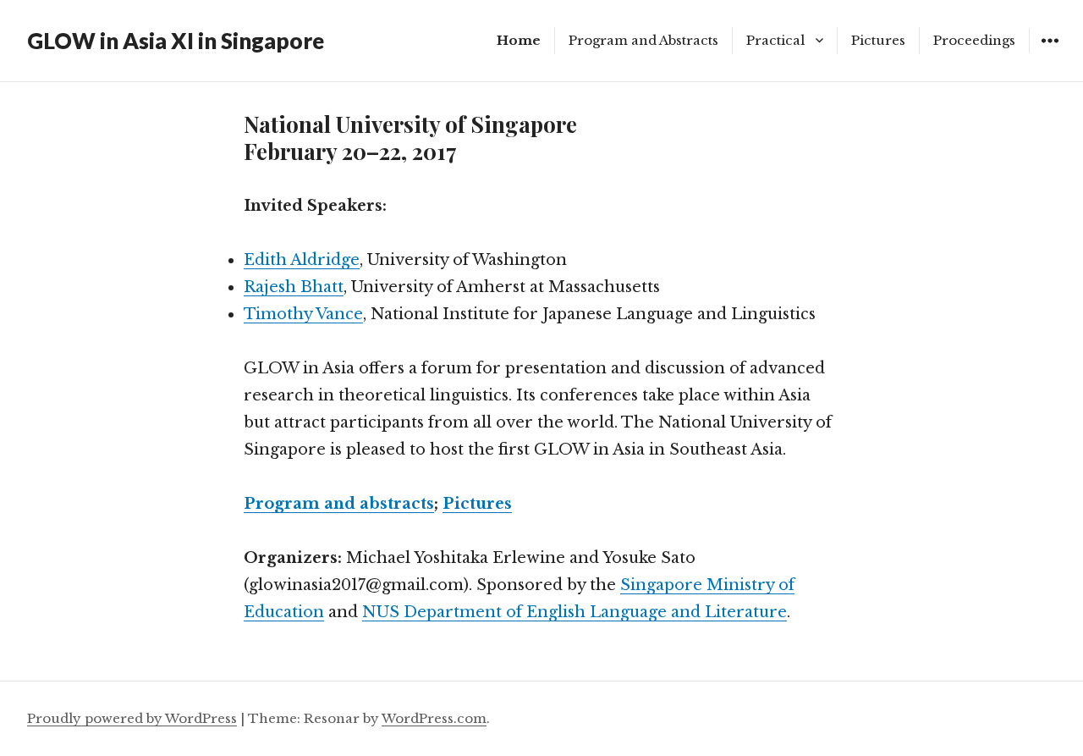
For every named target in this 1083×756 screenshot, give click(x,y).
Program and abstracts (339, 503)
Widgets (1049, 53)
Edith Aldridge (302, 260)
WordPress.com (434, 718)
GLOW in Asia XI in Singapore (175, 40)
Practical (775, 40)
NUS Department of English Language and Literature (574, 612)
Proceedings (974, 40)
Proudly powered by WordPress (132, 718)
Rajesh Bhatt (294, 287)
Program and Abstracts (643, 40)
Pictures (878, 40)
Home (519, 40)
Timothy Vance (303, 314)
